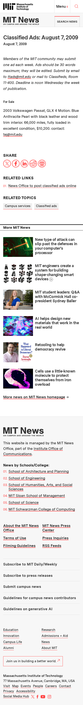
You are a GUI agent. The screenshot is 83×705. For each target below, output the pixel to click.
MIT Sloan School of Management (37, 496)
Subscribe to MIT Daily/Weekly (30, 564)
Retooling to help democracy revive (50, 346)
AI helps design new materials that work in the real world (57, 322)
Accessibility (25, 691)
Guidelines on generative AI (27, 609)
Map (15, 686)
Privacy (8, 691)
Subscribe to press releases (28, 575)
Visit (6, 686)
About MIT (49, 648)
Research (48, 630)
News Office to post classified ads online (42, 186)
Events (26, 686)
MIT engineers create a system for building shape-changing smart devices (54, 272)
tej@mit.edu (12, 134)
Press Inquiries (55, 538)
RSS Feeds (51, 546)
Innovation (11, 636)
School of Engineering (27, 478)
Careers (51, 686)
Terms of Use (14, 538)
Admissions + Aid (55, 636)
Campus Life (12, 642)
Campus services (17, 206)
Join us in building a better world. (31, 661)
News (46, 642)
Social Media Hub (16, 696)
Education (10, 630)
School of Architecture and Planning (39, 471)
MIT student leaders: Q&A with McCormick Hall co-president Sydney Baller (57, 296)
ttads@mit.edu (19, 77)
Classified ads (46, 206)
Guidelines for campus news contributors (39, 598)
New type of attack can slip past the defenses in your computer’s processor (56, 246)
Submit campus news (22, 586)
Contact (65, 686)
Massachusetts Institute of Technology (33, 676)
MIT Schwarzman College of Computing (42, 509)
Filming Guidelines (19, 546)
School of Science (24, 502)
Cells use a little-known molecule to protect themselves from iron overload (55, 378)
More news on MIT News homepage (34, 397)
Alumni (8, 648)
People (38, 686)
